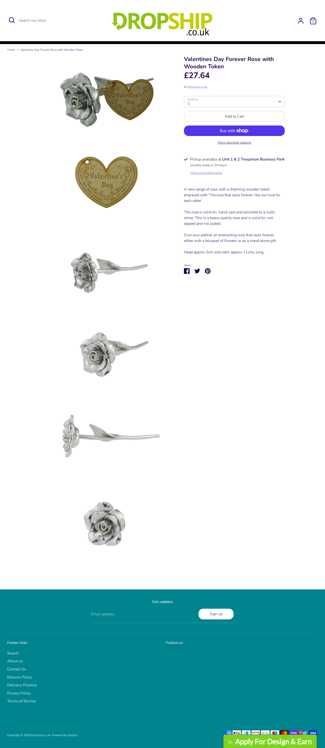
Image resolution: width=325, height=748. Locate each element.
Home (11, 50)
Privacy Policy (18, 693)
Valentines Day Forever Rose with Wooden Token (51, 50)
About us (15, 661)
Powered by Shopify (64, 735)
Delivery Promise (22, 685)
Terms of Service (21, 701)
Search (13, 653)
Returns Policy (19, 677)
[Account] (300, 20)
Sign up (216, 614)
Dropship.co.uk (197, 87)
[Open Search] (12, 20)
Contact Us (16, 669)
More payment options (234, 142)
